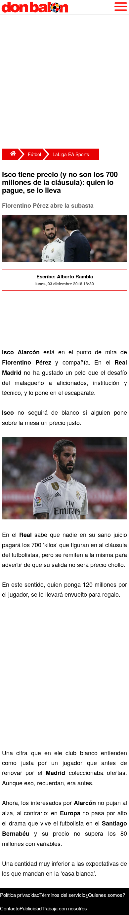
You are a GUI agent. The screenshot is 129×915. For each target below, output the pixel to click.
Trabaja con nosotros (64, 908)
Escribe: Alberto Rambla (64, 276)
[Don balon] (57, 7)
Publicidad (31, 908)
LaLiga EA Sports (71, 154)
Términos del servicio (62, 894)
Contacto (10, 908)
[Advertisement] (64, 82)
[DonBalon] (10, 154)
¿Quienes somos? (105, 894)
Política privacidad (19, 894)
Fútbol (34, 154)
